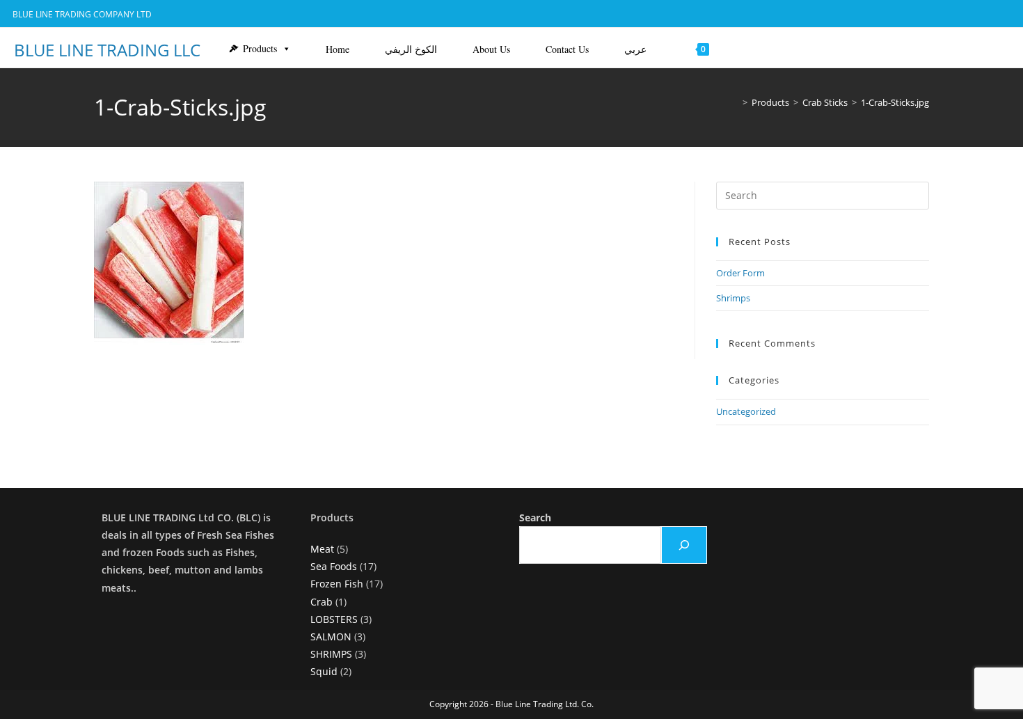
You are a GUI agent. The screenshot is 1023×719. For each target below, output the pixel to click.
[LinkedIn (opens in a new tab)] (966, 15)
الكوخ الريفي (411, 49)
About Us (491, 49)
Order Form (740, 273)
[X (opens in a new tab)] (927, 15)
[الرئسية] (734, 102)
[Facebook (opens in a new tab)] (948, 15)
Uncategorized (746, 411)
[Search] (684, 545)
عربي (635, 49)
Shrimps (733, 298)
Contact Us (567, 49)
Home (337, 49)
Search (535, 517)
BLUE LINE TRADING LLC (107, 49)
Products (260, 48)
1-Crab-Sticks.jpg (895, 102)
